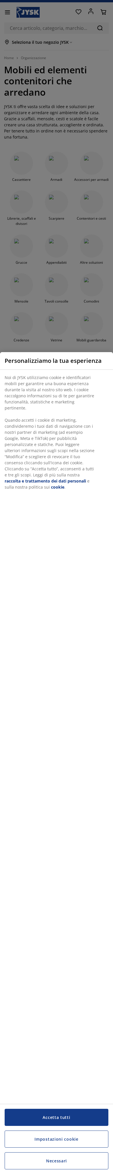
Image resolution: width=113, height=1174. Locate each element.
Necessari (56, 1161)
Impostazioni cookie (56, 1139)
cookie (57, 487)
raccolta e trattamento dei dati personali (45, 481)
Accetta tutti (56, 1117)
